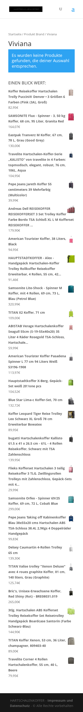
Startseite (14, 34)
